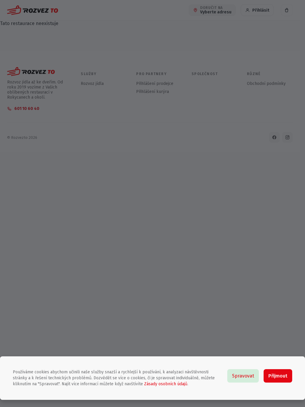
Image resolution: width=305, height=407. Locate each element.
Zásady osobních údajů (165, 383)
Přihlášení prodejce (154, 83)
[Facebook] (274, 137)
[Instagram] (287, 137)
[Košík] (287, 10)
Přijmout (277, 376)
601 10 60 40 (26, 108)
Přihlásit (260, 10)
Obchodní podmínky (266, 83)
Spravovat (243, 376)
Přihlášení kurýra (152, 91)
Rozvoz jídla (92, 83)
